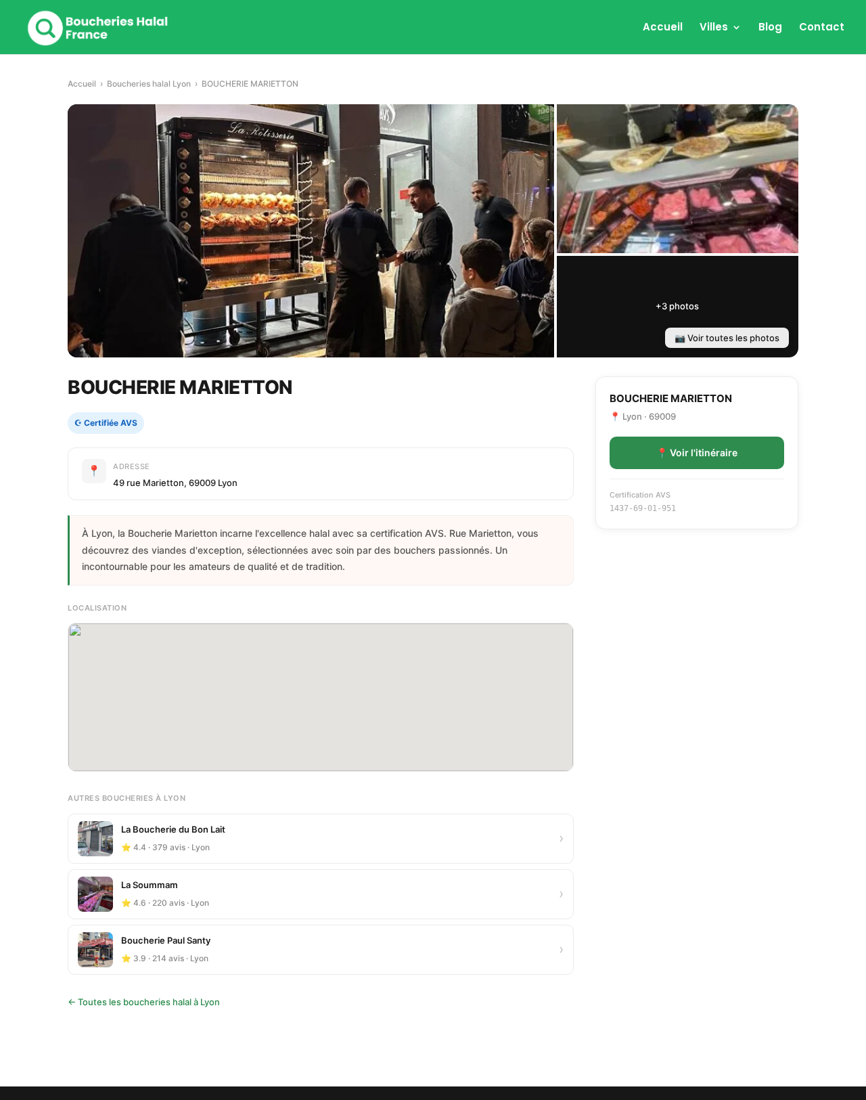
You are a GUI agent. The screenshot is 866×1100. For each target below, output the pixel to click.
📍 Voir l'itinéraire (696, 452)
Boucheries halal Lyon (149, 84)
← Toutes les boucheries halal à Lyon (144, 1001)
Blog (770, 28)
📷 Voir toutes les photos (727, 337)
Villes (714, 28)
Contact (821, 28)
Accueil (663, 28)
